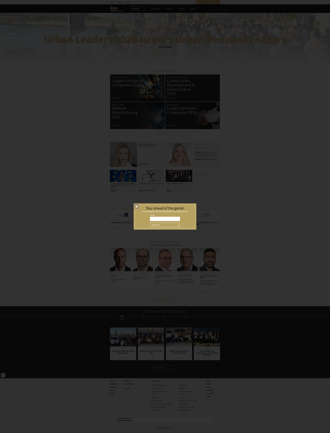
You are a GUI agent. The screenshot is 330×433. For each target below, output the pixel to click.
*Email (152, 215)
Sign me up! (156, 225)
